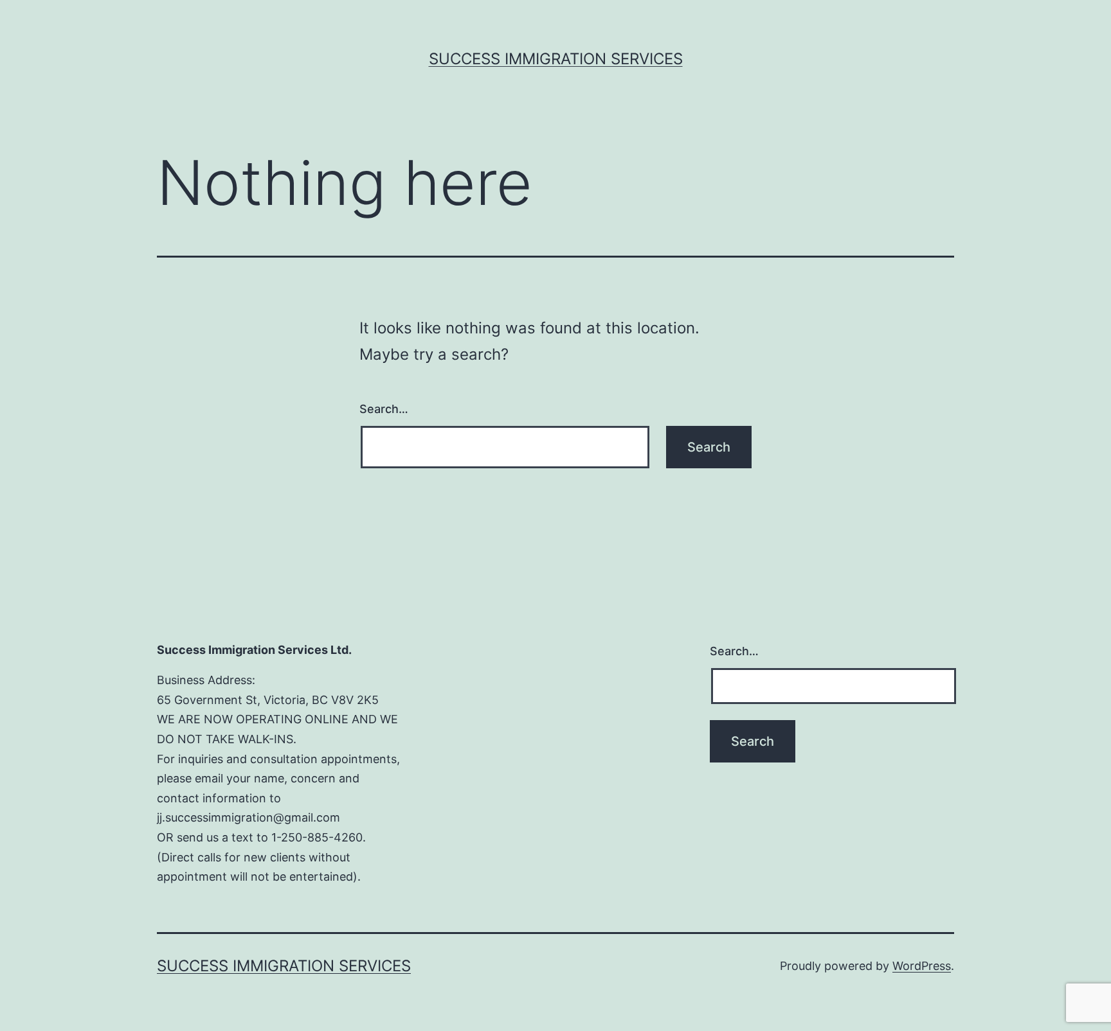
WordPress (921, 966)
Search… (383, 409)
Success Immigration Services (556, 58)
